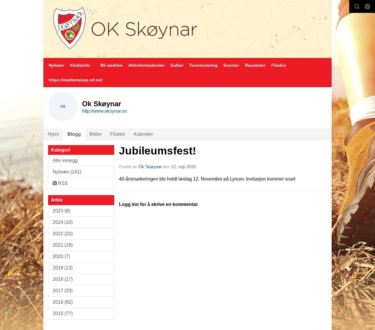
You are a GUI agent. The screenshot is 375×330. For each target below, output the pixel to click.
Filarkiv (278, 65)
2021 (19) (63, 245)
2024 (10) (63, 222)
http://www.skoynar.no (104, 111)
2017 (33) (63, 290)
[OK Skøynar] (187, 29)
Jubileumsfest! (157, 151)
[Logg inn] (367, 6)
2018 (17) (63, 279)
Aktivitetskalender (146, 65)
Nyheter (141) (67, 171)
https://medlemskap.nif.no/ (75, 80)
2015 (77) (63, 313)
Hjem (53, 134)
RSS (62, 183)
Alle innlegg (65, 160)
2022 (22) (63, 233)
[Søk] (357, 6)
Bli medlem (111, 65)
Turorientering (203, 65)
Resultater (255, 65)
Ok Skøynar (150, 166)
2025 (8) (61, 210)
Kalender (143, 134)
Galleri (177, 65)
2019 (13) (63, 267)
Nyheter (56, 65)
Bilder (95, 134)
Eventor (231, 65)
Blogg (74, 134)
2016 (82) (63, 302)
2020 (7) (61, 256)
